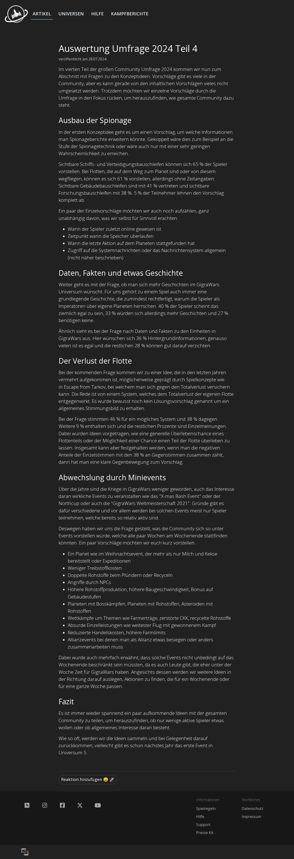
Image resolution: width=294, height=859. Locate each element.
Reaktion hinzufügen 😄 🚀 (87, 779)
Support (203, 824)
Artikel (42, 14)
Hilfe (97, 14)
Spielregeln (206, 808)
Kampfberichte (129, 14)
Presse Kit (204, 832)
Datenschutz (252, 808)
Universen (71, 14)
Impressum (251, 816)
